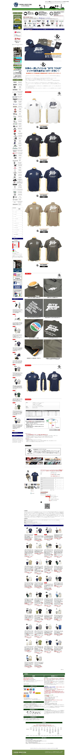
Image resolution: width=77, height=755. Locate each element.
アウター (15, 214)
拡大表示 (33, 493)
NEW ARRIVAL (16, 234)
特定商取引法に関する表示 (56, 751)
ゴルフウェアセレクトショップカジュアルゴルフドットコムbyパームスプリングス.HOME (44, 748)
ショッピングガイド (45, 9)
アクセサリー (16, 225)
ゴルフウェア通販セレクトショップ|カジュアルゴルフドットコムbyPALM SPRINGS (57, 1)
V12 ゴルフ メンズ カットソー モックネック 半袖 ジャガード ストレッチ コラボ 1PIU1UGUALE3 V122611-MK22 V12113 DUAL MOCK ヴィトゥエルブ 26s (17, 374)
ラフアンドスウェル (14, 437)
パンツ (15, 216)
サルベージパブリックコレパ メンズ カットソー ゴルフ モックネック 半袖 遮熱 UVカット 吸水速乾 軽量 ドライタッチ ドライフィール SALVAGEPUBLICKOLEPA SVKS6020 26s (48, 586)
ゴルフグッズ (16, 227)
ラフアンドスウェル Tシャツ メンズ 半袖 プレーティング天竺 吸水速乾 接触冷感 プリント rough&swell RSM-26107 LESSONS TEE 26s (48, 632)
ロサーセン (18, 438)
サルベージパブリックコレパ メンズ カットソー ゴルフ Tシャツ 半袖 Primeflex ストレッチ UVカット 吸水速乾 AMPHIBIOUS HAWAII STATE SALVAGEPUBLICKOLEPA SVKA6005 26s (29, 536)
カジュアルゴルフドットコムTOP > (28, 27)
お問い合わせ (51, 9)
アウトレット (16, 232)
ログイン (39, 9)
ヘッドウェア (16, 218)
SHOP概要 (61, 751)
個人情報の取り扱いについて (48, 751)
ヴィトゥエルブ (20, 440)
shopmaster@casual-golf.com (33, 742)
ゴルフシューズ (16, 223)
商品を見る (29, 540)
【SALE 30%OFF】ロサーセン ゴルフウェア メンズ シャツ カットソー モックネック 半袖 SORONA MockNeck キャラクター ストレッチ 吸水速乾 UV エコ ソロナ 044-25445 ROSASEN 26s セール (58, 601)
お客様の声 (56, 9)
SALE (15, 236)
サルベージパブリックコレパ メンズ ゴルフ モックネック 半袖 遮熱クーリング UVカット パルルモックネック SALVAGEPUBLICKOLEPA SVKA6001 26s (17, 349)
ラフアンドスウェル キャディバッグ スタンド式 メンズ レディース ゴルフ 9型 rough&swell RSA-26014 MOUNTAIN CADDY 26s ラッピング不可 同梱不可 (17, 311)
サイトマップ (62, 9)
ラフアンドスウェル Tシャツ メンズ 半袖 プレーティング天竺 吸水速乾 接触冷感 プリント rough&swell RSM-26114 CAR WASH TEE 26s (58, 536)
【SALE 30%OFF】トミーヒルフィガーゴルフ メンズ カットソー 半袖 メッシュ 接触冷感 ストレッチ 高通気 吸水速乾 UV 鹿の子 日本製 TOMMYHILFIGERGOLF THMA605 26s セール (38, 568)
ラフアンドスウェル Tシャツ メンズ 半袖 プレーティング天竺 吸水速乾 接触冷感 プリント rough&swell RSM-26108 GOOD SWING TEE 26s (38, 551)
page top (62, 669)
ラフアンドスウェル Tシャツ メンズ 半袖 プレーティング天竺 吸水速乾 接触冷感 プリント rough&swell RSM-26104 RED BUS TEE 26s (48, 617)
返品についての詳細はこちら (54, 496)
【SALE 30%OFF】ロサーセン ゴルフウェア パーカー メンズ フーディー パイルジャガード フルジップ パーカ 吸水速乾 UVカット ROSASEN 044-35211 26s (38, 632)
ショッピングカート (33, 9)
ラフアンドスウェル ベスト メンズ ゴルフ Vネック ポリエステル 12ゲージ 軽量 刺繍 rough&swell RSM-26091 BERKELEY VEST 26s (58, 632)
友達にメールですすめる (54, 500)
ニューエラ (19, 441)
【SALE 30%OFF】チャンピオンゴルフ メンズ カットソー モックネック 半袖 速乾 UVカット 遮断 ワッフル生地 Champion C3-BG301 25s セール (48, 648)
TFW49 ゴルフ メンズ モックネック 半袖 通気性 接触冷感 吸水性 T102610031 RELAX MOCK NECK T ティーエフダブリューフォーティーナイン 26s (17, 387)
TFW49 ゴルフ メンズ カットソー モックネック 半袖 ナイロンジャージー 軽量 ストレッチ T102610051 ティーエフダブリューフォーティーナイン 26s (17, 336)
